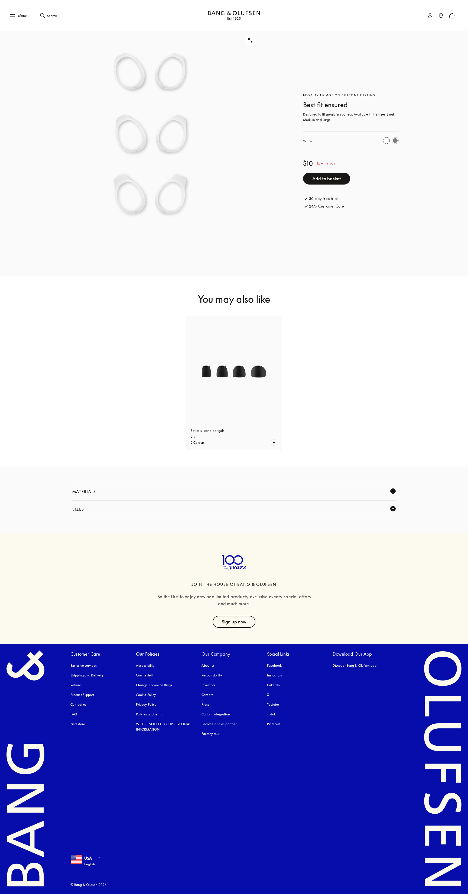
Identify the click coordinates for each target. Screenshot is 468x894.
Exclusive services (83, 665)
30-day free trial (323, 198)
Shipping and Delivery (87, 675)
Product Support (82, 695)
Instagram (274, 675)
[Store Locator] (441, 15)
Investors (208, 685)
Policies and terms (149, 714)
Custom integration (216, 714)
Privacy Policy (146, 704)
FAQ (73, 714)
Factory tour (210, 734)
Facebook (274, 665)
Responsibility (212, 675)
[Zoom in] (151, 138)
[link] (430, 15)
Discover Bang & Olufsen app (354, 665)
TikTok (271, 714)
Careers (207, 695)
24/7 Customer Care (326, 206)
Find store (77, 724)
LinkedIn (273, 685)
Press (205, 704)
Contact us (78, 704)
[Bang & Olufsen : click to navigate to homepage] (234, 16)
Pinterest (273, 724)
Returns (76, 685)
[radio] (386, 140)
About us (208, 665)
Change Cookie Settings (154, 685)
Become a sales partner (219, 724)
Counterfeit (144, 675)
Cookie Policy (146, 695)
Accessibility (145, 665)
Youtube (273, 704)
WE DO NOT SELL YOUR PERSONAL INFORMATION (163, 726)
